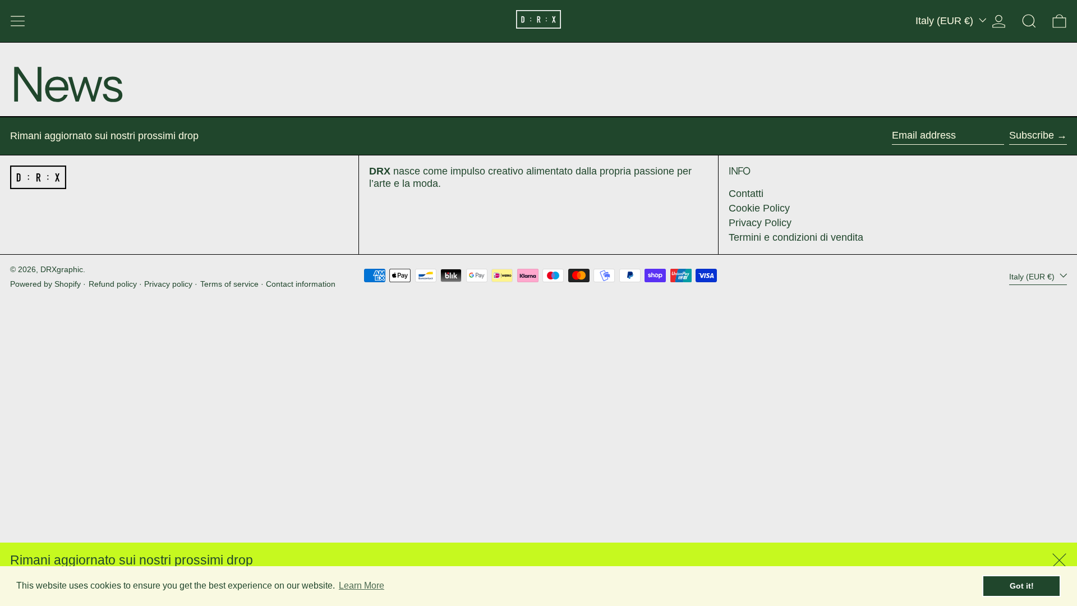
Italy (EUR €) (945, 20)
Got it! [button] (1022, 585)
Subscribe (1031, 135)
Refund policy (113, 283)
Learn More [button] (361, 585)
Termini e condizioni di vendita (796, 237)
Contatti (746, 193)
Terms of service (229, 283)
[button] (1029, 21)
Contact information (300, 283)
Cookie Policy (759, 208)
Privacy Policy (760, 222)
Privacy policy (168, 283)
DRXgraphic (61, 269)
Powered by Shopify (45, 283)
